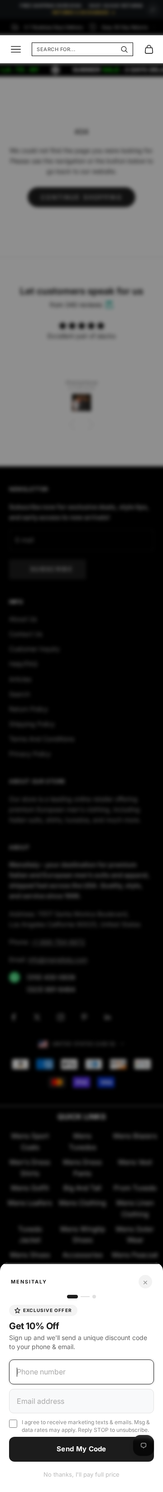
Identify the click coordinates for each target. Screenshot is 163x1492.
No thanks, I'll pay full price (81, 1474)
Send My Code (81, 1449)
